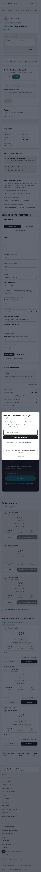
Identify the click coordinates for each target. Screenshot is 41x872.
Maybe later (21, 456)
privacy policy (29, 442)
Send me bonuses (20, 437)
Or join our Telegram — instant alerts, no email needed (21, 451)
